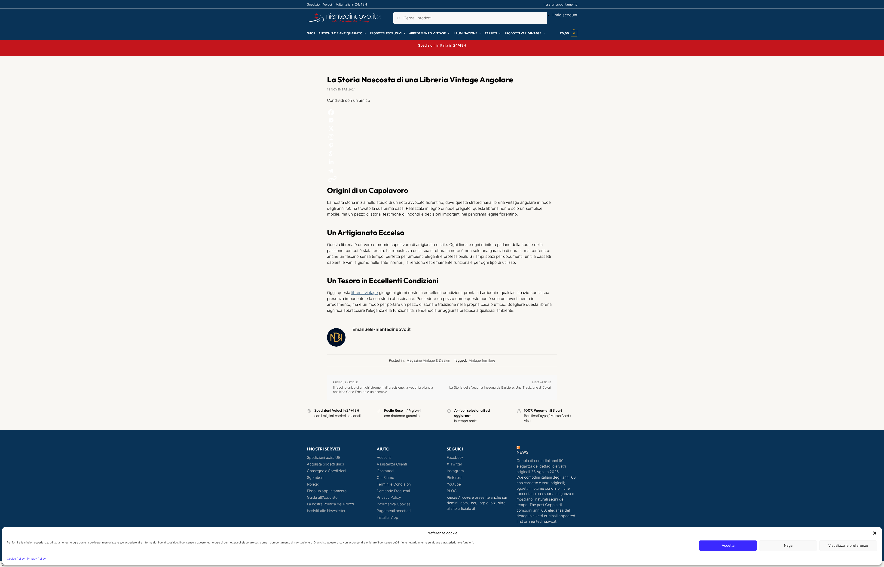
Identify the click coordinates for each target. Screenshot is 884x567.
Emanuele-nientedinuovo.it (381, 329)
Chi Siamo (385, 477)
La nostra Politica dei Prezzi (330, 504)
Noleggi (313, 484)
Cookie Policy (16, 558)
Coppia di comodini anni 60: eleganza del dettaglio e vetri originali (541, 466)
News (522, 452)
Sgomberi (315, 477)
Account (384, 457)
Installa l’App (387, 517)
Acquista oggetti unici (325, 464)
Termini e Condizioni (394, 484)
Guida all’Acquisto (322, 497)
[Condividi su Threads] (442, 136)
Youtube (454, 484)
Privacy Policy (36, 558)
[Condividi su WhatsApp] (442, 154)
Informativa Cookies (393, 504)
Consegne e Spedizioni (326, 471)
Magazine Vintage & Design (428, 360)
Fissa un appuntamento (326, 491)
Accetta (728, 545)
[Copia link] (332, 179)
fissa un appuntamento (560, 4)
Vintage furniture (482, 360)
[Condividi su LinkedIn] (442, 162)
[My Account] (379, 18)
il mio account (564, 15)
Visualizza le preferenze (848, 545)
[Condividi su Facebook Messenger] (442, 120)
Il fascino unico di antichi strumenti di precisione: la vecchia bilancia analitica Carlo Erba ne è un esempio (383, 389)
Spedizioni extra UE (323, 457)
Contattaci (385, 471)
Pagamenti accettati (394, 511)
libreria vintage (364, 292)
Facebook (455, 457)
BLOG (452, 491)
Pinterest (454, 477)
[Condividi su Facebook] (442, 112)
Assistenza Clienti (392, 464)
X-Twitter (454, 464)
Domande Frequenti (393, 491)
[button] (874, 533)
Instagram (455, 471)
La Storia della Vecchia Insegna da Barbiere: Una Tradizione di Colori (500, 387)
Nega (788, 545)
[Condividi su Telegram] (442, 171)
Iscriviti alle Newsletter (326, 511)
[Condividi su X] (442, 128)
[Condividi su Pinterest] (442, 145)
